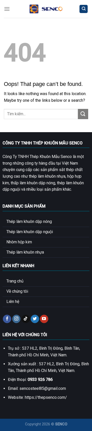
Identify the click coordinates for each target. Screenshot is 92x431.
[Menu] (7, 9)
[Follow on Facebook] (7, 319)
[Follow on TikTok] (25, 319)
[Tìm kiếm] (83, 9)
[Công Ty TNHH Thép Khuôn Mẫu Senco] (46, 9)
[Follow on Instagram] (16, 319)
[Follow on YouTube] (44, 319)
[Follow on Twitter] (35, 319)
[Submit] (83, 114)
